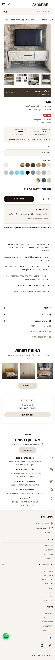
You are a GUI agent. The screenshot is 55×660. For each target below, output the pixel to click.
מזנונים (44, 20)
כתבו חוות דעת (27, 414)
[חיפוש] (5, 11)
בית (51, 20)
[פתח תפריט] (51, 4)
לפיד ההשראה (27, 385)
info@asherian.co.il (43, 528)
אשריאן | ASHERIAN (39, 655)
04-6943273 (45, 533)
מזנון (46, 109)
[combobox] (27, 11)
